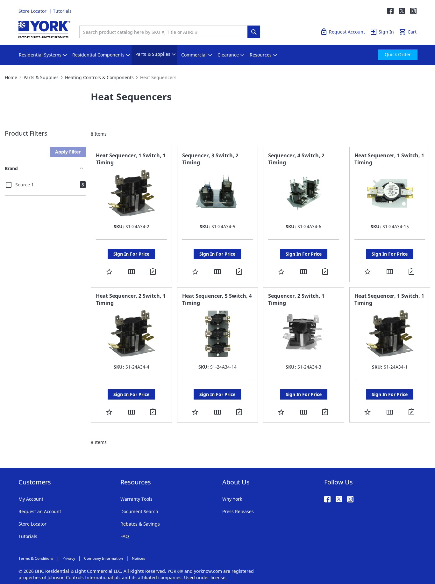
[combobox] (165, 32)
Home (11, 77)
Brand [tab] (11, 168)
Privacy (68, 558)
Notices (138, 558)
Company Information (103, 558)
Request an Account (39, 511)
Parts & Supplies (41, 77)
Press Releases (238, 511)
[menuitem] (40, 54)
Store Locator (33, 11)
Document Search (139, 511)
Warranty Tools (136, 499)
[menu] (217, 55)
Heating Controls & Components (99, 77)
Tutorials (62, 11)
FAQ (124, 536)
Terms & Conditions (35, 558)
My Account (30, 499)
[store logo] (44, 29)
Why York (232, 499)
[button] (109, 271)
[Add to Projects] (154, 272)
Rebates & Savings (140, 524)
